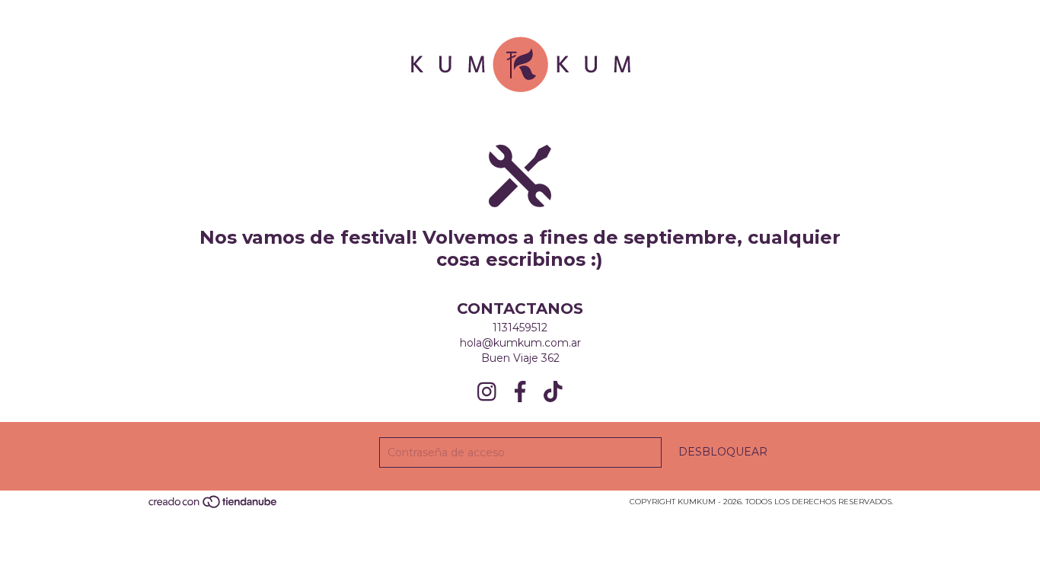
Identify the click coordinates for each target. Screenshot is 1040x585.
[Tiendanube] (213, 507)
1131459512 (520, 327)
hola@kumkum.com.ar (520, 343)
